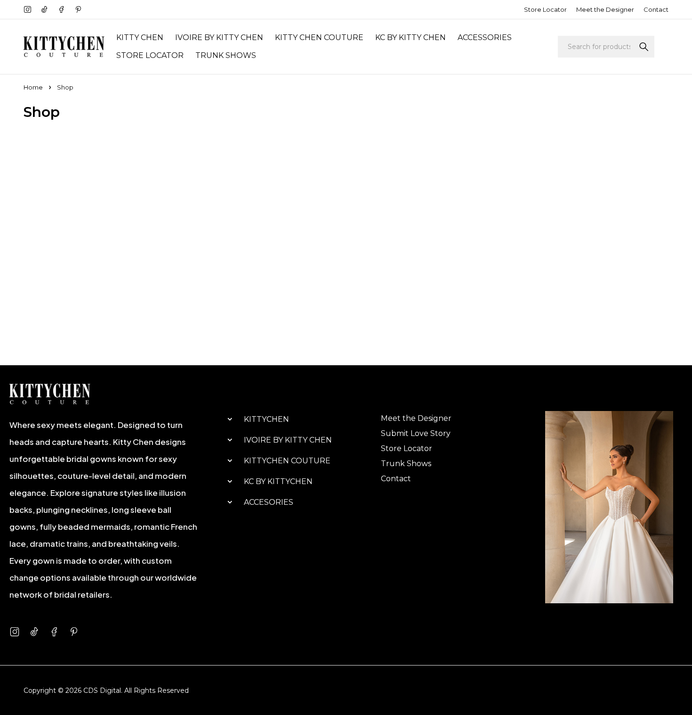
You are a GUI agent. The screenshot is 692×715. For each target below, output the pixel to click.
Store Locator (545, 9)
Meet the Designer (605, 9)
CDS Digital (102, 690)
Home (33, 87)
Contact (656, 9)
